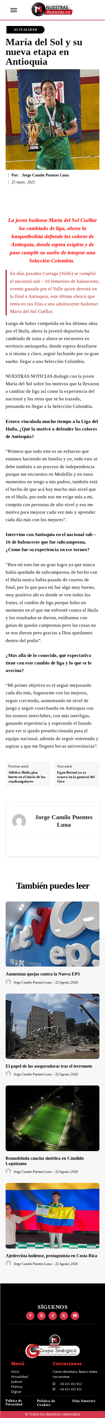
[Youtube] (75, 1316)
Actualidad (25, 29)
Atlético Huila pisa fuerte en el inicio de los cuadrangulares (26, 776)
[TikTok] (52, 1316)
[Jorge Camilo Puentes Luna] (19, 821)
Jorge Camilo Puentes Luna (45, 175)
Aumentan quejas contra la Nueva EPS (43, 974)
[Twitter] (64, 1316)
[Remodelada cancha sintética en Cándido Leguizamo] (52, 1118)
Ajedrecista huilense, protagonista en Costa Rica (51, 1255)
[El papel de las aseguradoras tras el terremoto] (52, 1026)
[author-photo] (9, 982)
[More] (76, 194)
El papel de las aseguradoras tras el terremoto (49, 1066)
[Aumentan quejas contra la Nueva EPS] (52, 934)
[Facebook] (30, 1316)
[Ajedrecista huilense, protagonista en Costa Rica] (52, 1216)
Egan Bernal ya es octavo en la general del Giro (76, 776)
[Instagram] (41, 1316)
